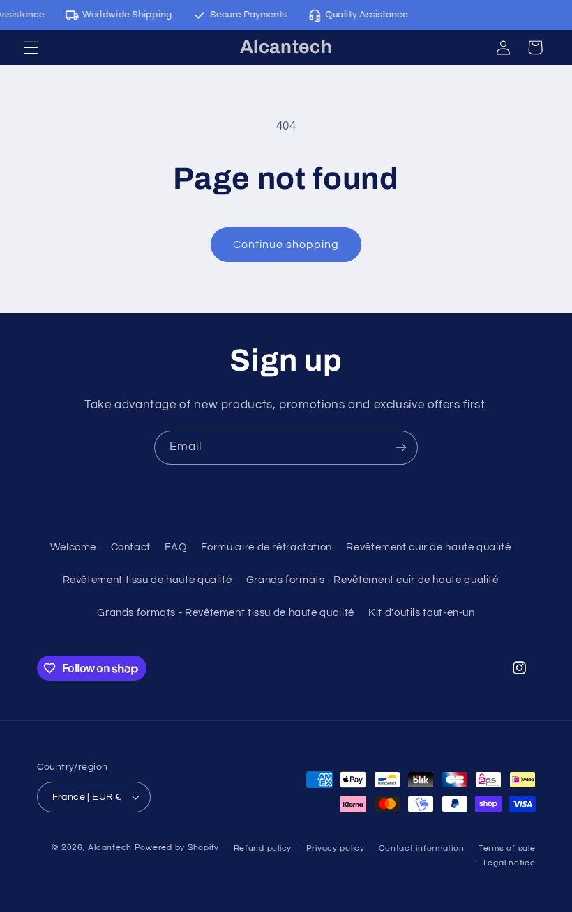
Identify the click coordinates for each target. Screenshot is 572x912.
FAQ (175, 547)
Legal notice (509, 863)
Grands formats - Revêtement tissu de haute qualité (225, 613)
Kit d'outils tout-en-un (421, 613)
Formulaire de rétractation (266, 547)
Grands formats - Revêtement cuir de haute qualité (372, 580)
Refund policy (263, 848)
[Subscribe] (401, 448)
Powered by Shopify (177, 847)
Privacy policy (335, 848)
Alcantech (110, 847)
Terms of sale (507, 848)
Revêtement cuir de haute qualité (428, 547)
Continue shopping (286, 244)
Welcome (73, 547)
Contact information (421, 848)
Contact (131, 547)
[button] (31, 47)
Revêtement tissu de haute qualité (147, 580)
